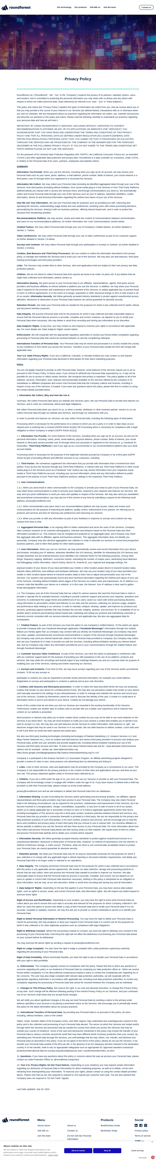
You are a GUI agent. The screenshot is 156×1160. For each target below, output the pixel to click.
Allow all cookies (78, 1150)
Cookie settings (137, 1150)
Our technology (64, 7)
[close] (152, 1142)
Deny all (107, 1150)
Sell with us (95, 7)
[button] (146, 7)
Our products (80, 7)
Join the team (109, 7)
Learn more (53, 1155)
